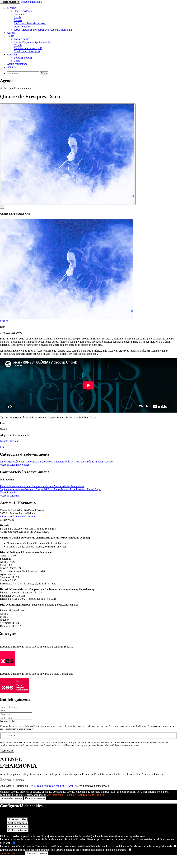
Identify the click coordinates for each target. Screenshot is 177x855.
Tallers (10, 35)
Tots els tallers (21, 38)
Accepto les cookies (11, 798)
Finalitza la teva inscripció (28, 48)
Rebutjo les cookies (35, 798)
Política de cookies (53, 785)
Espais (17, 17)
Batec (17, 60)
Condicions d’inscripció (27, 51)
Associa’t (19, 14)
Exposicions (46, 461)
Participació (80, 461)
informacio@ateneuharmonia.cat (17, 516)
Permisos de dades (8, 721)
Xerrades (109, 461)
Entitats (18, 20)
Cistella (18, 45)
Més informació (54, 794)
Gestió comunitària (17, 63)
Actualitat (12, 54)
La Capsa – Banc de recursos (30, 23)
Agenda (11, 32)
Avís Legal (35, 785)
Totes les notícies (23, 57)
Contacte (12, 66)
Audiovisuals (32, 461)
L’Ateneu (12, 7)
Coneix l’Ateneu (23, 11)
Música (4, 320)
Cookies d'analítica (17, 826)
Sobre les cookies (17, 819)
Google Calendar (9, 441)
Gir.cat (69, 785)
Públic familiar (95, 461)
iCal (2, 446)
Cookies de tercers (17, 830)
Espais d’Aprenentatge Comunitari (33, 42)
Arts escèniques (15, 461)
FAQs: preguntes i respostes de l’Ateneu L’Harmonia (43, 29)
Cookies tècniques (17, 823)
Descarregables (22, 26)
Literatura (59, 461)
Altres (3, 461)
